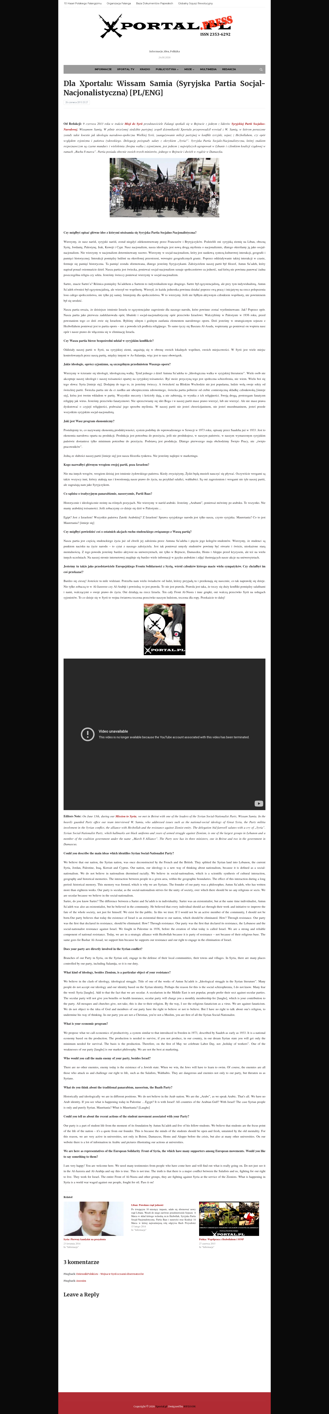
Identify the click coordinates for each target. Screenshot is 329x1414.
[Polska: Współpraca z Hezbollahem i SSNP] (231, 1219)
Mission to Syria (126, 816)
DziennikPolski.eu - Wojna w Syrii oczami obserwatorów (110, 1273)
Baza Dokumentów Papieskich (154, 3)
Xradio (145, 69)
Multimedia (208, 69)
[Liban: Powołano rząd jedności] (165, 1217)
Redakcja (229, 69)
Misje (188, 69)
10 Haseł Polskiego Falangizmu (83, 3)
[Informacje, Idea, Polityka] (164, 30)
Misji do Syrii (134, 124)
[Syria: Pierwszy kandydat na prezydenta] (96, 1219)
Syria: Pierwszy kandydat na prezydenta (85, 1239)
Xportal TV (125, 69)
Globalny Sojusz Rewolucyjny (195, 3)
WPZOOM (190, 1406)
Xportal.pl (161, 1406)
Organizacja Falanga (119, 3)
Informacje (103, 69)
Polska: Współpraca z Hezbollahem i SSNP (221, 1239)
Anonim (81, 1280)
